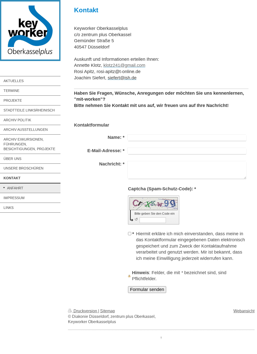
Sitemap (107, 311)
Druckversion (85, 311)
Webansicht (243, 311)
